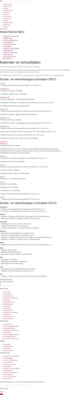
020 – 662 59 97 (7, 283)
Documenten (7, 46)
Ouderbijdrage (8, 38)
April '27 (2, 165)
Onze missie (7, 294)
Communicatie (8, 42)
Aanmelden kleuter (9, 328)
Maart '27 (3, 156)
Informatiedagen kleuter (11, 326)
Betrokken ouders (9, 302)
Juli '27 (2, 197)
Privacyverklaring (12, 385)
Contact (6, 14)
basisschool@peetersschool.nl (11, 285)
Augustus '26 (4, 88)
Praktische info (8, 10)
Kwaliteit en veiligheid (10, 298)
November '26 (4, 118)
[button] (35, 83)
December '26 (4, 126)
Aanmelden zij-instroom (11, 330)
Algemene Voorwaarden (26, 385)
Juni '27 (2, 182)
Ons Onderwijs (8, 296)
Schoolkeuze (7, 6)
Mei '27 (2, 176)
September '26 (5, 97)
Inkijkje (5, 8)
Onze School (7, 4)
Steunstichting (8, 304)
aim (46, 382)
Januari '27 (3, 141)
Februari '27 (4, 143)
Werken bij (6, 12)
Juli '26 (2, 83)
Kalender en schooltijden (11, 36)
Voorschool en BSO (9, 44)
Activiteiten (7, 344)
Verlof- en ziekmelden (10, 40)
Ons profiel (6, 292)
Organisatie (7, 300)
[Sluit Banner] (1, 394)
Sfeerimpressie (8, 346)
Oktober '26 (4, 109)
